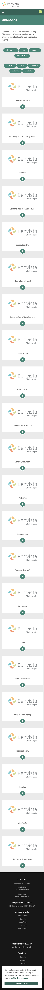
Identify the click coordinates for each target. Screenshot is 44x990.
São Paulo (10, 50)
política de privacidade (19, 978)
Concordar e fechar (21, 983)
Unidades (23, 925)
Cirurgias (23, 963)
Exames (23, 960)
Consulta (23, 919)
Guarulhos (22, 55)
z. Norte (34, 65)
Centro (10, 65)
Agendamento (23, 916)
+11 (22, 889)
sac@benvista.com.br (22, 884)
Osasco (35, 50)
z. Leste (15, 71)
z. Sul (21, 65)
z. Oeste (28, 71)
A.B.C (23, 50)
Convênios (23, 922)
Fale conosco (23, 928)
